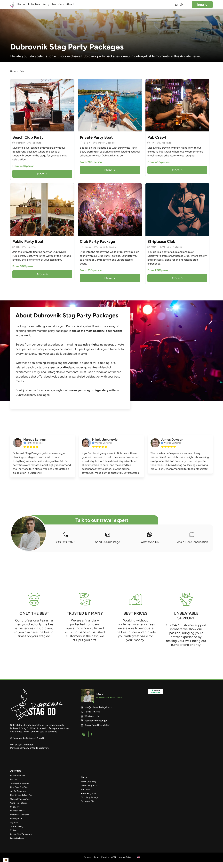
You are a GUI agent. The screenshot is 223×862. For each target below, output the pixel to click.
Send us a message (107, 542)
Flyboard (14, 779)
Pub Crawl (85, 789)
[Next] (71, 105)
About (70, 4)
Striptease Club (88, 801)
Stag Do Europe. (25, 744)
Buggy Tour (15, 807)
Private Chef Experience (21, 834)
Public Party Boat (88, 793)
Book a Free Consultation (191, 542)
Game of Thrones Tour (20, 799)
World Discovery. (40, 748)
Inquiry (202, 5)
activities (15, 770)
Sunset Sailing (16, 826)
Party (45, 4)
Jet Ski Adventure (18, 791)
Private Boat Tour (17, 775)
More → (42, 174)
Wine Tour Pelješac (18, 803)
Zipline (13, 830)
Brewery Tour (16, 818)
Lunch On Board (17, 838)
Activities (34, 4)
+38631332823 (65, 542)
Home (21, 4)
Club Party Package (89, 797)
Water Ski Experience (19, 815)
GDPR (114, 857)
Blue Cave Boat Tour (19, 787)
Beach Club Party (88, 782)
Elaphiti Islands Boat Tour (21, 795)
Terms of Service (101, 857)
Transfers (58, 4)
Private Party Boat (89, 785)
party (84, 777)
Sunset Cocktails (17, 811)
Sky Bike (14, 822)
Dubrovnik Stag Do (35, 738)
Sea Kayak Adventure (19, 783)
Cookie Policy (125, 857)
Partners (87, 857)
